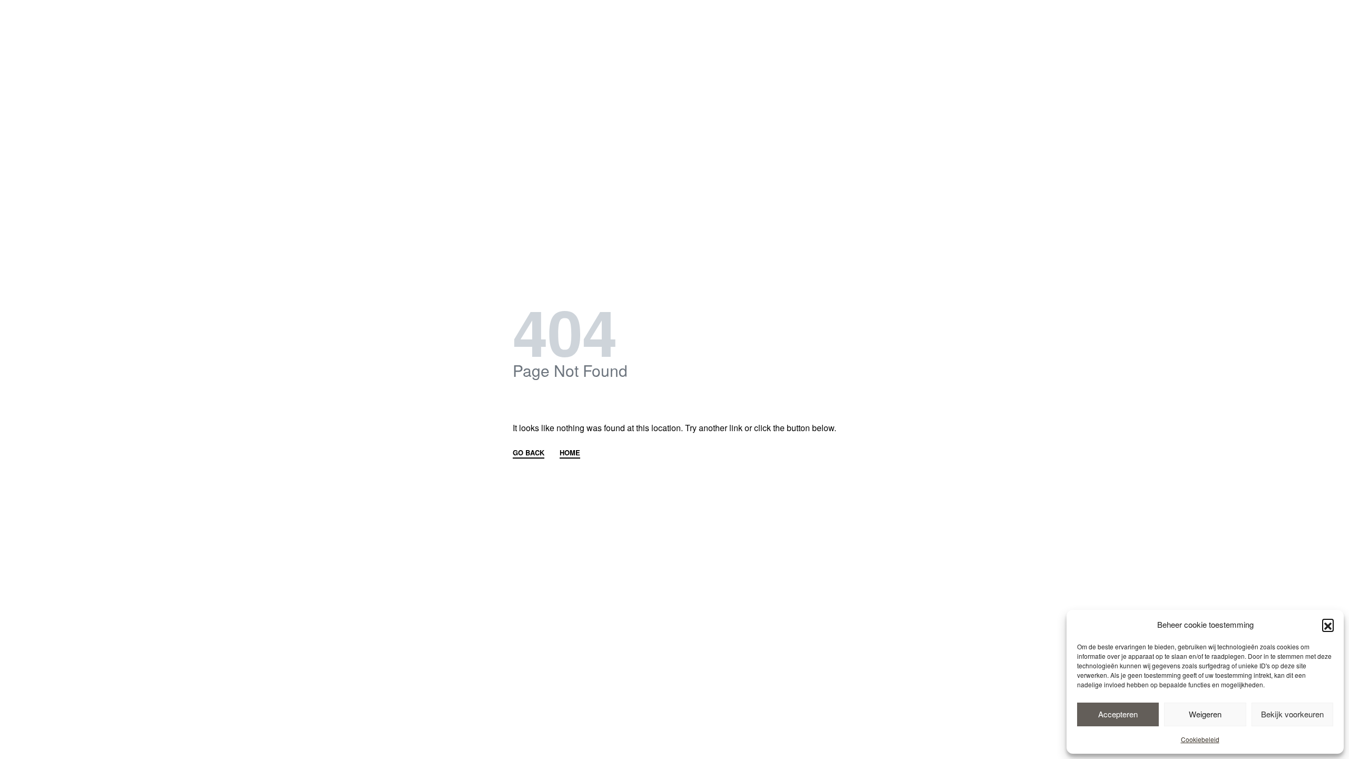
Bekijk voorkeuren (1292, 713)
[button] (1328, 624)
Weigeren (1205, 713)
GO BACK (528, 453)
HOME (570, 453)
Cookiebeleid (1200, 739)
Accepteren (1118, 713)
